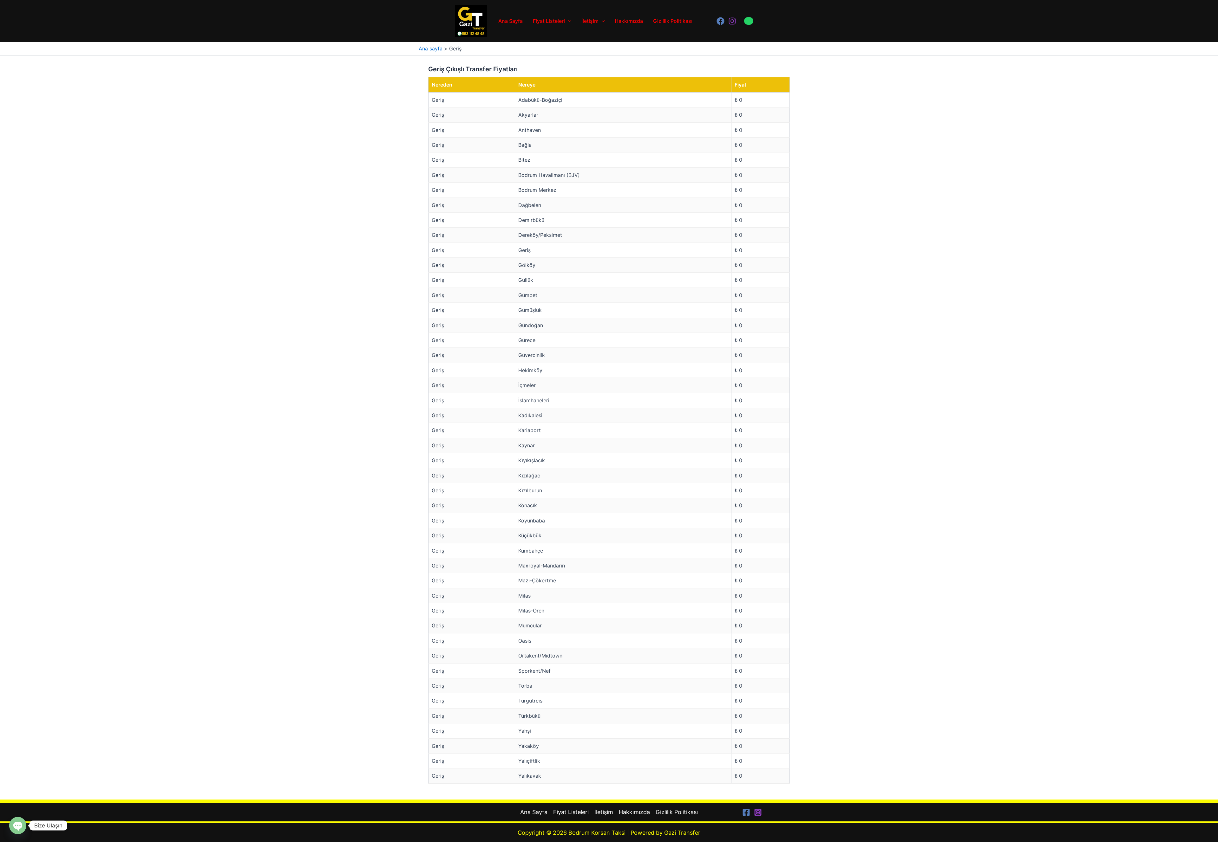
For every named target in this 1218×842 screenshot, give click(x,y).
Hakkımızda (629, 21)
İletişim (590, 21)
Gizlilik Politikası (672, 21)
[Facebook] (720, 21)
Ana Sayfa (510, 21)
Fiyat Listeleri (549, 21)
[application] (568, 20)
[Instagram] (732, 21)
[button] (753, 21)
